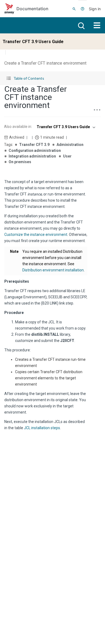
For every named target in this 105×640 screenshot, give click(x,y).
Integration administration (32, 156)
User (67, 156)
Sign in (95, 8)
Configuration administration (35, 150)
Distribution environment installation (53, 270)
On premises (20, 162)
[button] (52, 78)
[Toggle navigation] (97, 25)
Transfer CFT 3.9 (34, 144)
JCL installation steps (42, 428)
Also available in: (18, 126)
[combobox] (65, 127)
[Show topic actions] (97, 109)
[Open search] (80, 25)
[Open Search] (74, 8)
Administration (70, 144)
